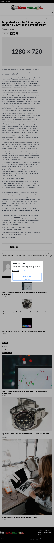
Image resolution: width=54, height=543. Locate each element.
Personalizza (27, 274)
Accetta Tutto (27, 279)
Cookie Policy (16, 270)
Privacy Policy (23, 270)
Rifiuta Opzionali (27, 276)
